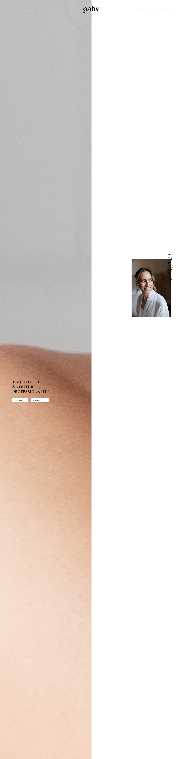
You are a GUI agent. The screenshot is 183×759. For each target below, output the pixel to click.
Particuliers (20, 400)
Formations (40, 10)
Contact (152, 10)
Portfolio (141, 10)
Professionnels (39, 400)
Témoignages (165, 10)
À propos (16, 10)
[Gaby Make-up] (91, 10)
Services (27, 10)
